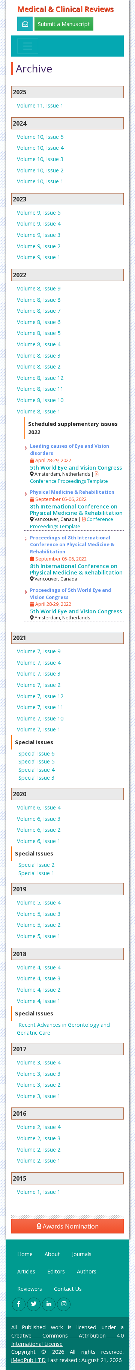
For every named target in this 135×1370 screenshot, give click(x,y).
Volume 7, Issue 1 (38, 729)
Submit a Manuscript (64, 24)
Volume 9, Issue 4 (38, 223)
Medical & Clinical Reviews (65, 9)
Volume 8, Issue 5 (38, 332)
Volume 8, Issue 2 (38, 366)
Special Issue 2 (36, 864)
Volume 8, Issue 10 (40, 400)
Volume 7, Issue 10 (40, 718)
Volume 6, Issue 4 (38, 807)
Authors (86, 1271)
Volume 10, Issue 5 (40, 136)
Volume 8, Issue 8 (38, 299)
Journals (82, 1254)
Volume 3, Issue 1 (38, 1096)
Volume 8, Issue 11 (40, 388)
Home (25, 1254)
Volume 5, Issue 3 (38, 913)
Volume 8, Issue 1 (38, 411)
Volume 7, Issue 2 (38, 684)
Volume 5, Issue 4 (38, 902)
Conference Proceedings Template (71, 523)
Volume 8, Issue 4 (38, 344)
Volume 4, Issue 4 (38, 967)
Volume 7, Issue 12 (40, 696)
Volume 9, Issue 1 (38, 257)
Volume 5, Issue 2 (38, 924)
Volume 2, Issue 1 (38, 1160)
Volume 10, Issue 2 (40, 170)
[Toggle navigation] (27, 46)
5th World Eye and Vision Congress (76, 467)
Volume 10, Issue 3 (40, 159)
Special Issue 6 (36, 753)
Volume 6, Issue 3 (38, 818)
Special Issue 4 (36, 769)
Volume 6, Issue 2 (38, 829)
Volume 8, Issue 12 (40, 377)
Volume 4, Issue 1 (38, 1000)
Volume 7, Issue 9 (38, 651)
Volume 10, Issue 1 (40, 181)
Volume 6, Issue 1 (38, 841)
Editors (56, 1271)
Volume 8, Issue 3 (38, 355)
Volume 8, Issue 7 (38, 310)
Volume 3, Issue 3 (38, 1073)
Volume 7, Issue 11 (40, 707)
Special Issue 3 (36, 777)
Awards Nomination (70, 1226)
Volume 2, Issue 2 (38, 1149)
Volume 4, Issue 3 (38, 978)
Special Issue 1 (36, 873)
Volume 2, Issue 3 (38, 1138)
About (52, 1254)
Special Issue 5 (36, 761)
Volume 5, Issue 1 (38, 936)
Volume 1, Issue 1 (38, 1191)
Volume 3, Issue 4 (38, 1062)
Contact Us (68, 1288)
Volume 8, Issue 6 (38, 322)
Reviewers (29, 1288)
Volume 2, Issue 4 (38, 1126)
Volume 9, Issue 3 (38, 234)
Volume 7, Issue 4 (38, 662)
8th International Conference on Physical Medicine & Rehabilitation (76, 509)
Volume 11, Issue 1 (40, 105)
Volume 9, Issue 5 (38, 212)
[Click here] (20, 24)
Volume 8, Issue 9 (38, 288)
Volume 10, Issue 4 (40, 147)
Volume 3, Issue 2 (38, 1084)
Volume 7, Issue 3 (38, 673)
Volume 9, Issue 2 (38, 246)
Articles (26, 1271)
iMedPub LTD (28, 1360)
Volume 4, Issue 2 (38, 989)
